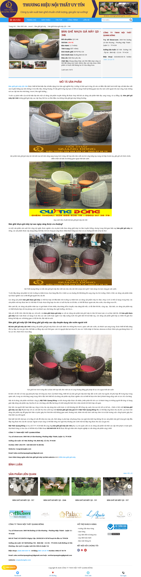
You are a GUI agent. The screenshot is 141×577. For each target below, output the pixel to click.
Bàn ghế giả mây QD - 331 (86, 500)
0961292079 (10, 567)
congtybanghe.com (23, 560)
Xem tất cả (127, 473)
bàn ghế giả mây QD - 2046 (55, 500)
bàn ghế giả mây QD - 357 (23, 500)
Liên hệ (86, 20)
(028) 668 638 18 (23, 551)
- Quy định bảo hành (84, 538)
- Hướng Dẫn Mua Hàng (85, 528)
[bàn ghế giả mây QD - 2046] (54, 487)
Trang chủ (31, 20)
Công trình (73, 20)
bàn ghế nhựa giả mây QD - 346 (81, 33)
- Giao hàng (81, 532)
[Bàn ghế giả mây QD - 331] (86, 487)
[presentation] (12, 486)
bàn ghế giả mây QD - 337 (118, 500)
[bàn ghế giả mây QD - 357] (23, 487)
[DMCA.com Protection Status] (113, 535)
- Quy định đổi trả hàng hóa (86, 535)
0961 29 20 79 (109, 59)
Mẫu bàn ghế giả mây (67, 457)
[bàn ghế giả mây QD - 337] (117, 487)
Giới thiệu (45, 20)
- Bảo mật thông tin (84, 541)
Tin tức (59, 20)
